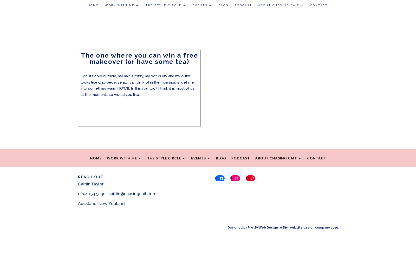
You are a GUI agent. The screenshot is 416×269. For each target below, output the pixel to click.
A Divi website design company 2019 (309, 227)
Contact (319, 5)
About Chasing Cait (278, 5)
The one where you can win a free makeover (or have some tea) (139, 58)
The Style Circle (164, 5)
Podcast (243, 5)
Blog (223, 5)
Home (93, 5)
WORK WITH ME (120, 5)
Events (200, 5)
